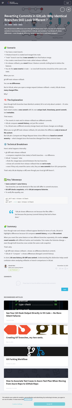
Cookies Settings (17, 404)
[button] (3, 3)
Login (67, 3)
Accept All (49, 404)
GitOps (20, 24)
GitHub (10, 24)
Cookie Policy (28, 399)
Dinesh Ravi (11, 265)
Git (5, 24)
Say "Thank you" (14, 270)
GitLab (15, 24)
